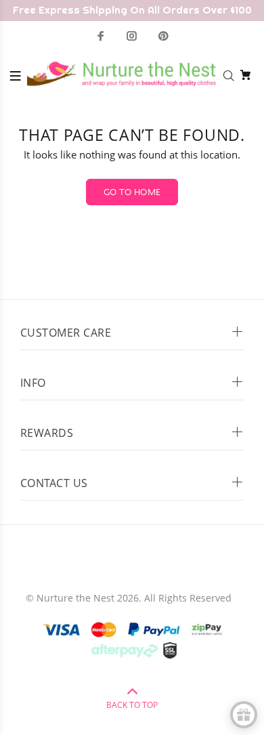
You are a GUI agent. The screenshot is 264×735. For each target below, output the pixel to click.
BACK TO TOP (132, 705)
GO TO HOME (132, 192)
